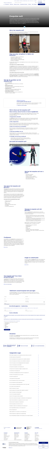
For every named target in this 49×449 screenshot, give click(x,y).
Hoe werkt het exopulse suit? (14, 376)
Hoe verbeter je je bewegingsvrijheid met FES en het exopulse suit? (19, 372)
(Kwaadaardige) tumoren (7, 323)
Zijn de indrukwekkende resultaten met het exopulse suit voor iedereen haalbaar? (21, 415)
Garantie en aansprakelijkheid (17, 439)
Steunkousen (7, 4)
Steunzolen (11, 4)
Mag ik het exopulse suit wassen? (14, 388)
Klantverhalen (26, 439)
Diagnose (5, 303)
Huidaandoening (6, 326)
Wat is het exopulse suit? (13, 409)
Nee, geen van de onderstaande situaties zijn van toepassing (11, 322)
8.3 (38, 2)
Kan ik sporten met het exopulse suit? (15, 386)
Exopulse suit (5, 439)
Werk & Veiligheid (34, 4)
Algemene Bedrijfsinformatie (27, 440)
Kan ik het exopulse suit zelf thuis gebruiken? (16, 382)
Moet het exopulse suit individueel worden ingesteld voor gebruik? (19, 390)
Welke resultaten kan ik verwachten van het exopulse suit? (18, 411)
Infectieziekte (6, 324)
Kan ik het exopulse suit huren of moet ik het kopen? (17, 380)
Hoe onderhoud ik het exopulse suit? (15, 370)
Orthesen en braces (16, 4)
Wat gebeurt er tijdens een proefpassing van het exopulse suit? (18, 405)
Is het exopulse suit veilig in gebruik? (15, 378)
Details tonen (10, 447)
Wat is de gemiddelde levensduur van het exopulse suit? (17, 407)
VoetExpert (36, 440)
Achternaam (26, 296)
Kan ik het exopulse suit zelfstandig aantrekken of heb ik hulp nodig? (19, 384)
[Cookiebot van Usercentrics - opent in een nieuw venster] (4, 447)
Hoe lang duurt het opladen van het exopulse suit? (17, 366)
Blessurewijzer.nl (37, 439)
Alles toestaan (43, 442)
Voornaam (5, 296)
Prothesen (29, 4)
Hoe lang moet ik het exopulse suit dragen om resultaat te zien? (19, 368)
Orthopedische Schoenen (23, 4)
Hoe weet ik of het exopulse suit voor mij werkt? (16, 374)
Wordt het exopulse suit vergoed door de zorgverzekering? (18, 413)
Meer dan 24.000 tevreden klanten (38, 428)
